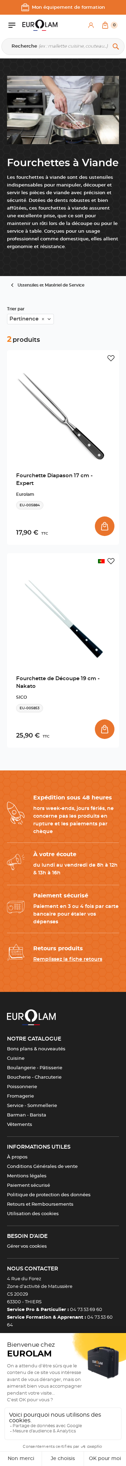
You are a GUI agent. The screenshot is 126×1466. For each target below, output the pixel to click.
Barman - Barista (26, 1115)
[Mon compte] (91, 25)
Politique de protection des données (49, 1195)
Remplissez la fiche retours (67, 959)
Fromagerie (20, 1096)
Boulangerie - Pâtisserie (34, 1068)
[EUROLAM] (39, 25)
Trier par (15, 309)
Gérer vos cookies (27, 1246)
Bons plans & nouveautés (36, 1049)
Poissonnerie (22, 1087)
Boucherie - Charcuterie (34, 1077)
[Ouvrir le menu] (15, 25)
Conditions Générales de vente (42, 1166)
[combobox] (30, 319)
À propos (17, 1157)
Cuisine (15, 1058)
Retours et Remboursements (40, 1204)
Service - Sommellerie (32, 1106)
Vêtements (19, 1124)
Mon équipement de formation (68, 7)
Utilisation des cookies (33, 1214)
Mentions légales (27, 1176)
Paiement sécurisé (28, 1185)
